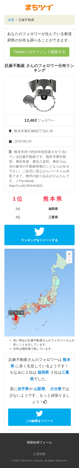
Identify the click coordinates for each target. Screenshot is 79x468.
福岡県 (43, 372)
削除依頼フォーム (39, 442)
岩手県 (23, 389)
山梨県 (39, 389)
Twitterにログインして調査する (40, 52)
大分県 (55, 389)
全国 (11, 20)
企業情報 (39, 454)
